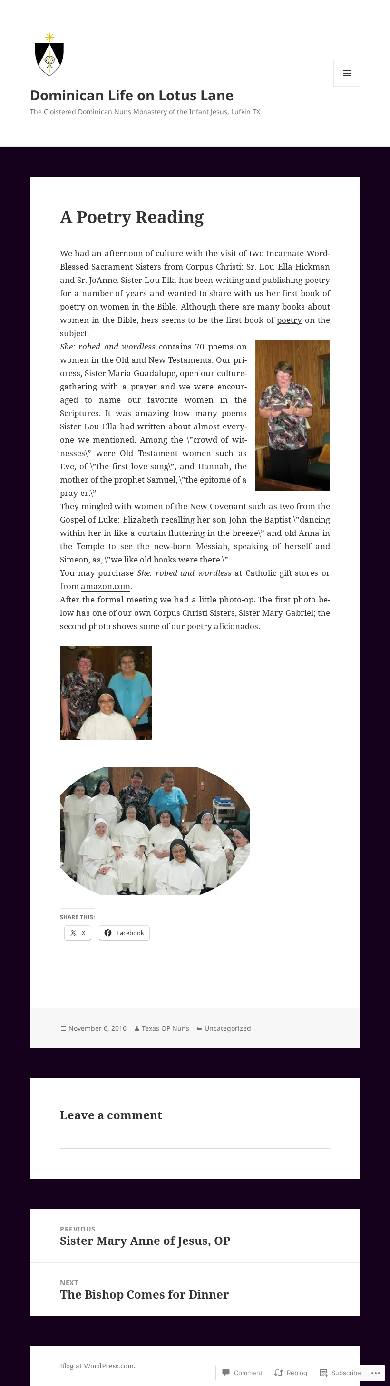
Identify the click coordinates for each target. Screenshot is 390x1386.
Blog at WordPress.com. (98, 1365)
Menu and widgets (347, 86)
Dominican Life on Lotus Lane (132, 95)
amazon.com (105, 586)
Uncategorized (228, 1028)
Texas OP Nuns (165, 1028)
